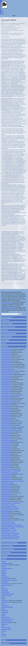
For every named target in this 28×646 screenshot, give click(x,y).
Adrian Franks (4, 564)
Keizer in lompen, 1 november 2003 (9, 472)
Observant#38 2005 (5, 442)
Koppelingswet (4, 600)
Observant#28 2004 (5, 459)
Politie (2, 625)
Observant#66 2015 (5, 382)
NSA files (4, 343)
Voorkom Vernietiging (7, 545)
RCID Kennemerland (6, 629)
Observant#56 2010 (5, 403)
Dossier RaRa (4, 590)
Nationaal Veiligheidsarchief (9, 333)
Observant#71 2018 (5, 374)
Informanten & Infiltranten (7, 607)
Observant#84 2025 (5, 349)
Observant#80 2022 (5, 355)
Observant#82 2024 (5, 352)
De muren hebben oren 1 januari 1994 (10, 533)
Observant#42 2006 (5, 433)
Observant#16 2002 (5, 486)
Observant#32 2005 (5, 452)
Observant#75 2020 (5, 364)
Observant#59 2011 (5, 396)
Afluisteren (3, 566)
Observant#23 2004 (5, 467)
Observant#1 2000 (5, 519)
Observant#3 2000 (5, 516)
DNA (2, 587)
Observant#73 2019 (5, 367)
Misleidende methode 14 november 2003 (10, 470)
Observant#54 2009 (5, 406)
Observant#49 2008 (5, 415)
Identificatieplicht (5, 605)
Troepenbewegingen (7, 336)
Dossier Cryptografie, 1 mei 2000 (8, 506)
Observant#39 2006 (5, 438)
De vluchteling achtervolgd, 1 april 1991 (10, 536)
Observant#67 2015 (5, 381)
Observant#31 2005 (5, 454)
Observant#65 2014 (5, 384)
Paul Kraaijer (4, 622)
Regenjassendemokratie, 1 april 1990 (9, 538)
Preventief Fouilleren (6, 627)
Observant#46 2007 (5, 421)
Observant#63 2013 (5, 388)
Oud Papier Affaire (5, 617)
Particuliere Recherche (6, 620)
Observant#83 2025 (5, 350)
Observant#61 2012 (5, 391)
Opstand (3, 615)
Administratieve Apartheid (7, 563)
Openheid (3, 614)
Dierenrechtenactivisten (6, 585)
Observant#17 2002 (5, 484)
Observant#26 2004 (5, 462)
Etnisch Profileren (5, 592)
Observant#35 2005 (5, 447)
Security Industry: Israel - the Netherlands (10, 394)
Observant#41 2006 (5, 435)
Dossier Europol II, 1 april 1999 (8, 523)
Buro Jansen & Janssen (6, 303)
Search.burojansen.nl (7, 317)
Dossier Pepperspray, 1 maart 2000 (9, 509)
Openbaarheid (5, 320)
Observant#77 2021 (5, 361)
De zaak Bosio (4, 581)
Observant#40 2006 (5, 437)
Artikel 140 (3, 571)
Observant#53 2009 (5, 408)
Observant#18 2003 (5, 479)
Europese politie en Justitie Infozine (9, 401)
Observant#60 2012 (5, 393)
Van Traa (3, 636)
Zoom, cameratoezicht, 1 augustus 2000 (10, 503)
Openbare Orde (5, 612)
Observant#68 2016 (5, 379)
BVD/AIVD (3, 575)
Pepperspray (4, 624)
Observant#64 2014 (5, 386)
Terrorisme (3, 634)
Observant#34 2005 (5, 448)
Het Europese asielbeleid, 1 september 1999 (11, 525)
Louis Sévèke (4, 602)
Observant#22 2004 (5, 469)
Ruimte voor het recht (6, 428)
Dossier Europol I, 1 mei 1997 (8, 528)
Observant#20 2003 (5, 476)
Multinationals (4, 610)
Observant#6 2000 (5, 511)
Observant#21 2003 (5, 474)
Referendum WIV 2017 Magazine (10, 542)
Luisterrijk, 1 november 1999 (7, 521)
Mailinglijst (5, 555)
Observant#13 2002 (5, 491)
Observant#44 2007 (5, 425)
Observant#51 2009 (5, 411)
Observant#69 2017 (5, 377)
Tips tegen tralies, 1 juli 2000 (7, 504)
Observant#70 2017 (5, 376)
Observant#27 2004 (5, 460)
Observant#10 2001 (5, 496)
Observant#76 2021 (5, 362)
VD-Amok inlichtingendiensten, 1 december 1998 (12, 526)
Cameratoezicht (5, 576)
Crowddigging (5, 340)
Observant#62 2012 (5, 389)
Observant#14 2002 (5, 489)
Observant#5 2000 (5, 513)
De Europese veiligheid (8, 20)
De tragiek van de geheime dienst (9, 580)
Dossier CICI (4, 588)
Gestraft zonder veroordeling (8, 440)
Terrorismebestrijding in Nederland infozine (11, 426)
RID (2, 632)
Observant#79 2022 (5, 357)
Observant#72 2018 (5, 371)
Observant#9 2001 (5, 498)
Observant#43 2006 (5, 432)
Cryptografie (4, 578)
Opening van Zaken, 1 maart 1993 (9, 535)
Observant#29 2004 (5, 457)
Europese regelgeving (6, 595)
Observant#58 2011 (5, 398)
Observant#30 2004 (5, 455)
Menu (14, 15)
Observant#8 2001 (5, 499)
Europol (3, 597)
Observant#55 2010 (5, 404)
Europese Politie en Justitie (7, 593)
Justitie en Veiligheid (7, 323)
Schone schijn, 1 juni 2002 (7, 482)
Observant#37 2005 (5, 443)
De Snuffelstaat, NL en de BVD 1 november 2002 (12, 481)
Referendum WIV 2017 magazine (9, 372)
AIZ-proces (3, 570)
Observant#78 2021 (5, 359)
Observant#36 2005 (5, 445)
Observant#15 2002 (5, 487)
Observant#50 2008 (5, 413)
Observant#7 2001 (5, 501)
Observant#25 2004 (5, 464)
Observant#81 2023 (5, 354)
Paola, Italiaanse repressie (7, 619)
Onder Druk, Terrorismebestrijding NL (9, 430)
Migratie (3, 609)
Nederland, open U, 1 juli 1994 (8, 531)
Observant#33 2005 (5, 450)
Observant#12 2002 (5, 492)
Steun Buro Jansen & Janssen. (8, 307)
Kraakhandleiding (6, 552)
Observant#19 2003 (5, 477)
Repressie (3, 631)
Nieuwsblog (5, 330)
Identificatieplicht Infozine (7, 418)
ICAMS (3, 603)
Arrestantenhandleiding (6, 369)
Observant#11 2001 (5, 494)
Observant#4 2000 (5, 514)
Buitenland (3, 573)
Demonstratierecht (5, 583)
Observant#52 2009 (5, 410)
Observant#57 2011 (5, 399)
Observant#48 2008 (5, 416)
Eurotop (3, 598)
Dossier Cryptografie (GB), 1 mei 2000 (10, 508)
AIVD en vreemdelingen (6, 568)
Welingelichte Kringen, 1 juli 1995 (9, 530)
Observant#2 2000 (5, 518)
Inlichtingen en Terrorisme (8, 326)
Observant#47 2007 (5, 420)
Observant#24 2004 (5, 465)
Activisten (3, 561)
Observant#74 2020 (5, 366)
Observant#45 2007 (5, 423)
